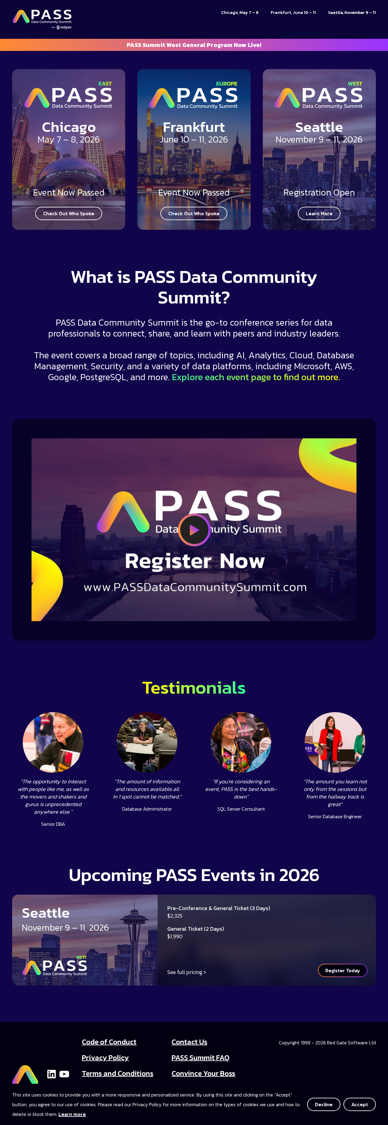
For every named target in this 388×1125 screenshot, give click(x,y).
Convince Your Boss (203, 1073)
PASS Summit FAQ (200, 1057)
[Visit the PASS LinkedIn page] (51, 1073)
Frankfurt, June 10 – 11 (293, 12)
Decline (324, 1104)
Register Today (342, 970)
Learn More (319, 213)
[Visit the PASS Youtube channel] (64, 1073)
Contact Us (189, 1041)
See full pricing (184, 972)
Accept (359, 1104)
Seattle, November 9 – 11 (352, 12)
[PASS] (25, 1073)
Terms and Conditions (117, 1073)
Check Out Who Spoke (68, 213)
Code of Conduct (109, 1041)
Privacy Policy (105, 1057)
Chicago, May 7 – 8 (240, 12)
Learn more (72, 1114)
